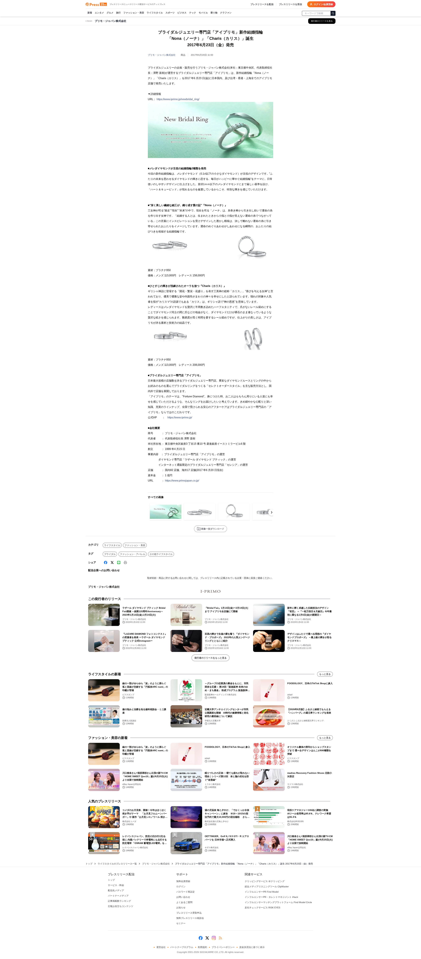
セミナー (181, 923)
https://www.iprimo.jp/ (179, 417)
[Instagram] (214, 938)
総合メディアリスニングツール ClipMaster (267, 886)
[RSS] (220, 938)
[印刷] (125, 562)
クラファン (226, 12)
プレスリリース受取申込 (189, 912)
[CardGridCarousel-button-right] (271, 512)
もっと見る (325, 674)
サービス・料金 (116, 885)
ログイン (181, 886)
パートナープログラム (181, 947)
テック (192, 12)
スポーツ (170, 12)
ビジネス (181, 12)
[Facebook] (105, 562)
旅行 (118, 12)
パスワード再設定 (185, 891)
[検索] (333, 13)
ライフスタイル (155, 12)
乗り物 (213, 12)
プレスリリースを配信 (261, 4)
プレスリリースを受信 (290, 4)
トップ (89, 863)
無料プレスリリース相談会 (190, 918)
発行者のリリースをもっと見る (210, 658)
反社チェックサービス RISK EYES (262, 907)
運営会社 (161, 947)
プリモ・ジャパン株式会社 (161, 55)
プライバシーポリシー (223, 947)
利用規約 (202, 947)
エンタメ (99, 12)
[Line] (118, 562)
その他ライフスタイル (161, 554)
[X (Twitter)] (112, 562)
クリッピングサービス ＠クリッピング (265, 881)
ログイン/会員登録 (323, 4)
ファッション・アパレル (132, 554)
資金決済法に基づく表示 (252, 947)
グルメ (110, 12)
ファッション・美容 (133, 12)
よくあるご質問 (184, 902)
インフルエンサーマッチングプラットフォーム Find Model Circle (278, 902)
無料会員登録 (183, 881)
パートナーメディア (118, 895)
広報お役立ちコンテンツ (120, 906)
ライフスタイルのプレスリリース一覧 (117, 863)
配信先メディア (116, 890)
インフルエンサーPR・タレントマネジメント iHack (271, 897)
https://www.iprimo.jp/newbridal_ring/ (178, 99)
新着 (89, 12)
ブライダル (110, 554)
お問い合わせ (183, 897)
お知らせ (181, 907)
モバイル (203, 12)
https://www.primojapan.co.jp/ (182, 480)
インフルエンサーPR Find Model (262, 891)
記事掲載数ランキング (119, 901)
